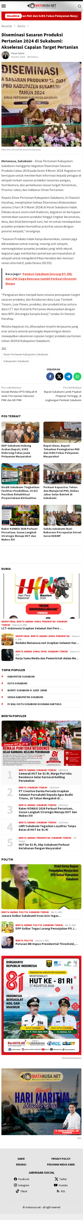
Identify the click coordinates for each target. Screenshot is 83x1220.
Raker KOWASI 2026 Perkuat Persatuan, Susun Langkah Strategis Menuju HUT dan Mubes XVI (19, 534)
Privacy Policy (60, 1158)
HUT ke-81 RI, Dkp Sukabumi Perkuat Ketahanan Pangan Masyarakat (44, 846)
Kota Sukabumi (17, 683)
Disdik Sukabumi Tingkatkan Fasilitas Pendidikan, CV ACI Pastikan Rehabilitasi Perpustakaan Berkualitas (20, 492)
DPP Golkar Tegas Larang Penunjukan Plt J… (46, 928)
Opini (44, 651)
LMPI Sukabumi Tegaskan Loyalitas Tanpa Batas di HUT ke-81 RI (47, 828)
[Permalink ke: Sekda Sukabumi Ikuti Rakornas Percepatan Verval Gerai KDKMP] (62, 515)
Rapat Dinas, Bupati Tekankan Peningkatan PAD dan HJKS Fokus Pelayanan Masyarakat (61, 451)
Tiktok (23, 1191)
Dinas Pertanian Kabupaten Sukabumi (26, 354)
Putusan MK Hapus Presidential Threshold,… (46, 944)
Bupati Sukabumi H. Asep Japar (27, 690)
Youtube (63, 1185)
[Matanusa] (41, 5)
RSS (63, 1191)
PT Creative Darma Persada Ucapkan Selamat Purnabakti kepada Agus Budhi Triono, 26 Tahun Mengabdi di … (46, 794)
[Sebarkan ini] (50, 377)
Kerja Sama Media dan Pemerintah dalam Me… (47, 658)
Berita (20, 621)
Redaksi (21, 1164)
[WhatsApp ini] (77, 377)
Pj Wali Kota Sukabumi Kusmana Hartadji (34, 704)
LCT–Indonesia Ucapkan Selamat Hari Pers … (32, 628)
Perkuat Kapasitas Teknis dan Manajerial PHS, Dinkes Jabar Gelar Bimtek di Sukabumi (61, 492)
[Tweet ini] (59, 377)
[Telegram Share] (68, 377)
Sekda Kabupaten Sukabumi (25, 697)
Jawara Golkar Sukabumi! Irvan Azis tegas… (31, 916)
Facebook (23, 1179)
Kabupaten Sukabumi (16, 361)
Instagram (23, 1185)
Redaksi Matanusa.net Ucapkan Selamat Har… (47, 643)
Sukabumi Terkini (58, 651)
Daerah (29, 621)
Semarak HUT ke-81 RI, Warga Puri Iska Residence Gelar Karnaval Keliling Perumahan (45, 777)
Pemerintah (49, 621)
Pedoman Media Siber (61, 1164)
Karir (21, 1158)
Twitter (63, 1179)
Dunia (37, 621)
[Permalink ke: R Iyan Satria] (5, 55)
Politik (23, 912)
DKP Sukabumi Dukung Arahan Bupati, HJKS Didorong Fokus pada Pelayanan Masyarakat (16, 451)
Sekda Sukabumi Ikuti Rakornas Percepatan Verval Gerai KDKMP (62, 532)
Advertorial (8, 621)
